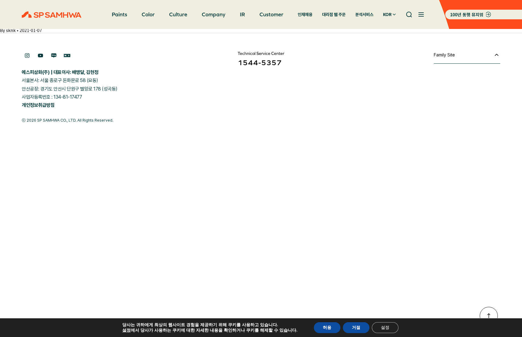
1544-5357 (260, 63)
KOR (387, 14)
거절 (356, 327)
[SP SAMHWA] (52, 14)
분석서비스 (364, 14)
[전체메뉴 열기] (421, 14)
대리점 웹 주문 (334, 14)
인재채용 (305, 14)
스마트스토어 (67, 55)
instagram (27, 55)
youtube (40, 55)
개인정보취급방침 (38, 105)
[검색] (409, 14)
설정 (126, 330)
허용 (327, 327)
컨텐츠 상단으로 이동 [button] (489, 316)
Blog (53, 55)
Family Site (444, 54)
